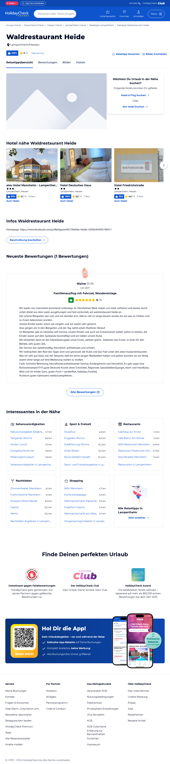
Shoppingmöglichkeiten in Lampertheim (85, 521)
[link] (108, 14)
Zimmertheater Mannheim (26, 488)
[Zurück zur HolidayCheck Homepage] (17, 13)
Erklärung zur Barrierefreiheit (96, 732)
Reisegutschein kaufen (18, 720)
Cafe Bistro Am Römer (131, 438)
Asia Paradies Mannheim (132, 457)
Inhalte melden (14, 744)
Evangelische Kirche (22, 450)
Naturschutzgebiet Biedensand (27, 431)
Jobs (130, 708)
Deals (10, 3)
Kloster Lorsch (18, 444)
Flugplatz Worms (74, 438)
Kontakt (133, 3)
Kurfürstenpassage (75, 494)
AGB (89, 720)
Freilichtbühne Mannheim (25, 494)
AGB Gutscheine (96, 726)
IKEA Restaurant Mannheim (134, 444)
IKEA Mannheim (73, 488)
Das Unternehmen (138, 690)
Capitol (14, 507)
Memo (14, 513)
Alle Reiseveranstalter (17, 738)
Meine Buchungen (16, 690)
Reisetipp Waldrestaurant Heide (133, 25)
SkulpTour (70, 431)
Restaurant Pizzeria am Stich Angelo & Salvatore (135, 450)
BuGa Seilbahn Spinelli (77, 457)
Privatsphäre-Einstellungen (103, 708)
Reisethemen (135, 714)
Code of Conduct (56, 708)
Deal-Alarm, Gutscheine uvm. (22, 708)
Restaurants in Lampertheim (134, 464)
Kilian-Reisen (71, 450)
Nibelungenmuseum (22, 457)
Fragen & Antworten (17, 702)
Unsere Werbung (138, 696)
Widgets (51, 696)
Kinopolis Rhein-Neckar (24, 501)
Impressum (93, 744)
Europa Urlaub (13, 25)
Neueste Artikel (137, 720)
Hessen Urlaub (54, 25)
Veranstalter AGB (97, 690)
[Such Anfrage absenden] (79, 14)
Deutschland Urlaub (34, 25)
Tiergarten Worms (21, 438)
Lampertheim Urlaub (75, 25)
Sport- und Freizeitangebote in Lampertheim (85, 464)
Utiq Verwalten (95, 714)
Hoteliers (51, 690)
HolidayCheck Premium (19, 726)
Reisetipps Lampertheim (101, 25)
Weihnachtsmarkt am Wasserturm (81, 513)
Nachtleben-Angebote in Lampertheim (31, 521)
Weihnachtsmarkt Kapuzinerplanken (81, 501)
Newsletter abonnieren (18, 714)
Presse (131, 702)
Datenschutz (94, 702)
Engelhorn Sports (74, 507)
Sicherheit (93, 738)
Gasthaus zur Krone (129, 431)
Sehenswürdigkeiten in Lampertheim (31, 464)
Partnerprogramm (57, 702)
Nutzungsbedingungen (100, 696)
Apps (8, 732)
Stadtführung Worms (76, 444)
